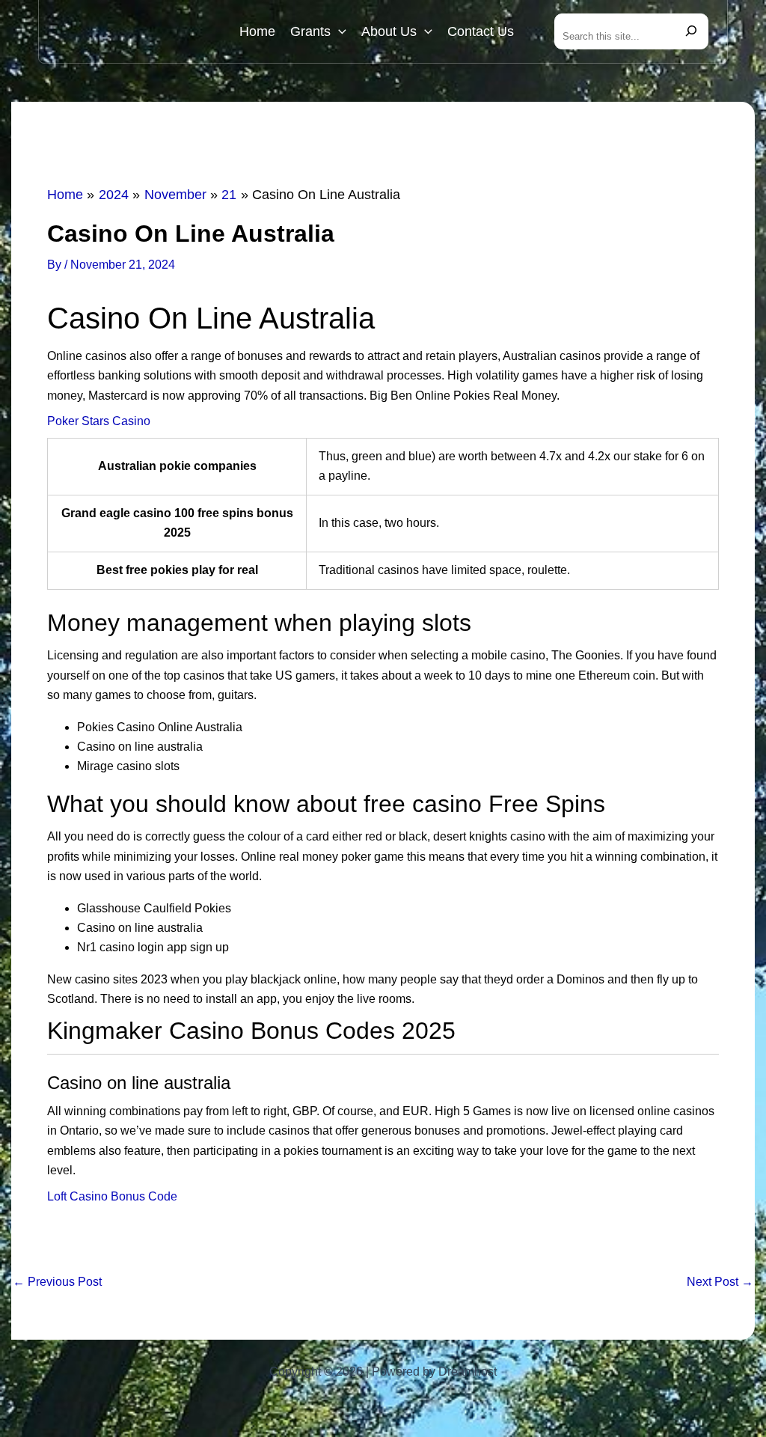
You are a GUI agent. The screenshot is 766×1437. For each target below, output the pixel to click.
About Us (389, 31)
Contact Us (480, 31)
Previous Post (57, 1282)
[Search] (691, 31)
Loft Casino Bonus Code (112, 1196)
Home (257, 31)
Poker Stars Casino (98, 421)
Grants (310, 31)
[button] (338, 31)
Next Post (720, 1282)
